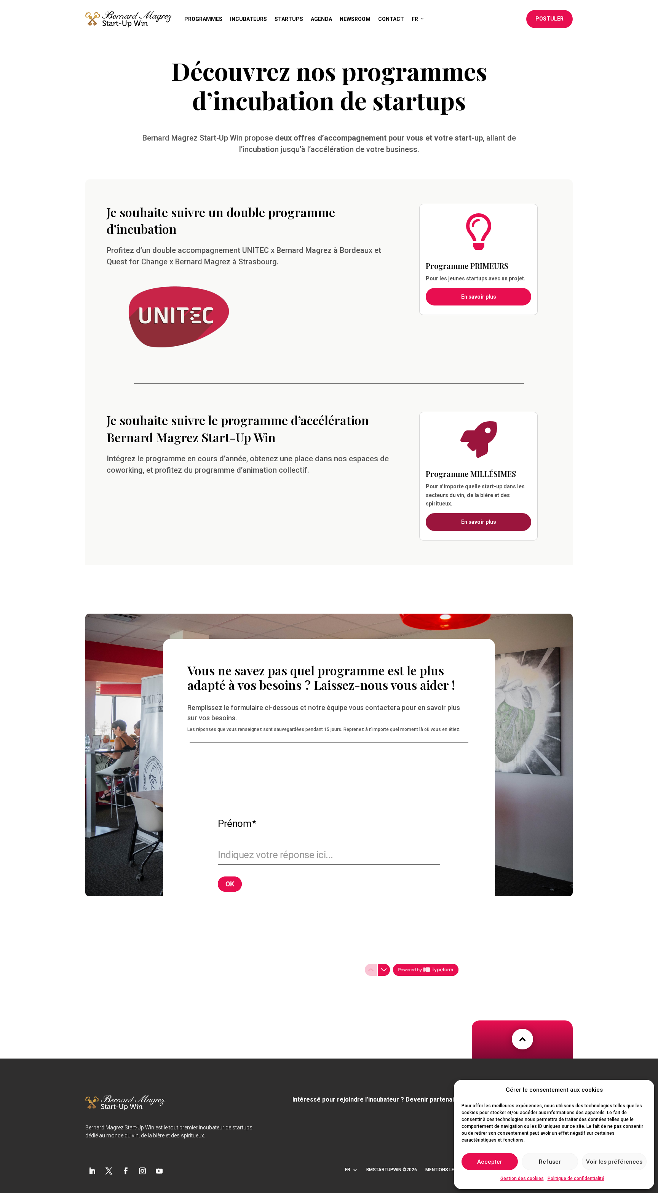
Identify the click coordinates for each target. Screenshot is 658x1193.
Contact (391, 19)
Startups (289, 19)
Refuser (550, 1161)
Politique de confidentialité (576, 1178)
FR (415, 19)
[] (562, 1039)
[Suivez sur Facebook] (126, 1171)
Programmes (203, 19)
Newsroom (355, 19)
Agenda (321, 19)
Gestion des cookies (522, 1178)
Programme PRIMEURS (467, 266)
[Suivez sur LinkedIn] (92, 1171)
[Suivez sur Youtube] (159, 1171)
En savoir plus (478, 297)
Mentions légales (447, 1169)
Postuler (549, 19)
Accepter (489, 1161)
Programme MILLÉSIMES (471, 474)
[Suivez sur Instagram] (142, 1171)
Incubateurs (248, 19)
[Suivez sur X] (109, 1171)
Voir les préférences (614, 1161)
